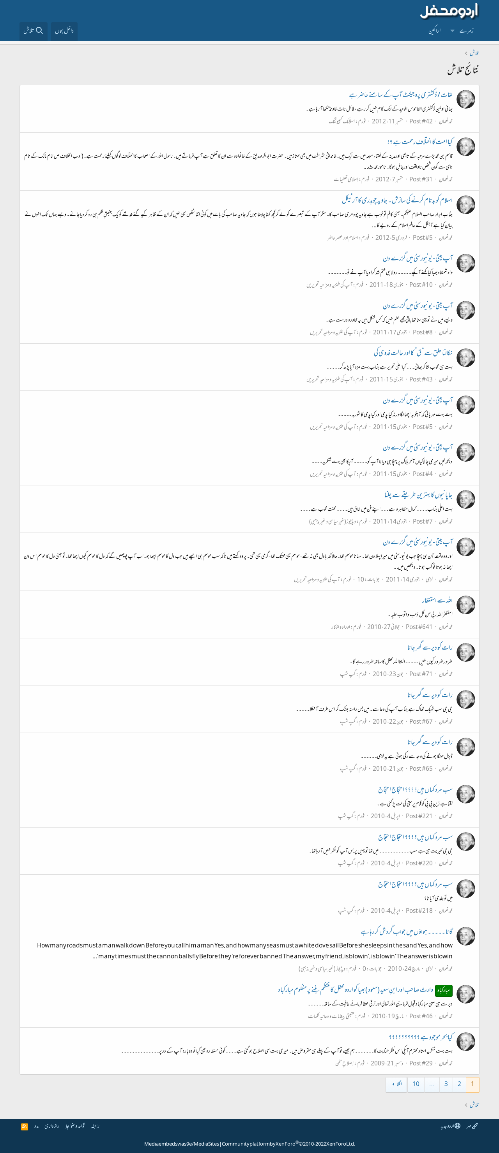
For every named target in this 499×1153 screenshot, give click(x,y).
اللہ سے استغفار (437, 601)
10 (415, 1084)
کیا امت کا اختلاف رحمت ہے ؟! (420, 142)
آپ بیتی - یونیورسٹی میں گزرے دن (418, 259)
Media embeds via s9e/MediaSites (181, 1144)
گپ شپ (348, 675)
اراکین (434, 31)
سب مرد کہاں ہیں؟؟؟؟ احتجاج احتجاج (415, 790)
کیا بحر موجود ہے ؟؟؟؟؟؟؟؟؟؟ (421, 1038)
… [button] (432, 1084)
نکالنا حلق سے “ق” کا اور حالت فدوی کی (413, 353)
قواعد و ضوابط (75, 1126)
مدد (36, 1126)
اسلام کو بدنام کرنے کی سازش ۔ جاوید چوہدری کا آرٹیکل (397, 201)
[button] (452, 31)
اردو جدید (448, 1126)
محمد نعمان (446, 122)
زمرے (466, 31)
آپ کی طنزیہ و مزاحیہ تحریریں (329, 285)
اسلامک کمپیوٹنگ (342, 122)
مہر (469, 1126)
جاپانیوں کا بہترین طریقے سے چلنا (418, 496)
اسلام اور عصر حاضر (342, 238)
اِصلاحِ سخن (344, 1064)
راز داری (51, 1126)
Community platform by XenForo (288, 1144)
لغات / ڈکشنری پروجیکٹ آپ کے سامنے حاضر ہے (401, 95)
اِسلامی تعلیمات (346, 180)
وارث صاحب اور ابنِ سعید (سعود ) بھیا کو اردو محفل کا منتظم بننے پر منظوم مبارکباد (364, 990)
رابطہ (95, 1126)
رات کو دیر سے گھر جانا (430, 648)
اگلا (399, 1084)
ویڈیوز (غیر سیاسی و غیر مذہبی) (332, 522)
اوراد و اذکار (340, 627)
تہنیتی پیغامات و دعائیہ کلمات (331, 1017)
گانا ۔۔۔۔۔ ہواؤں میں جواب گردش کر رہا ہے (407, 932)
